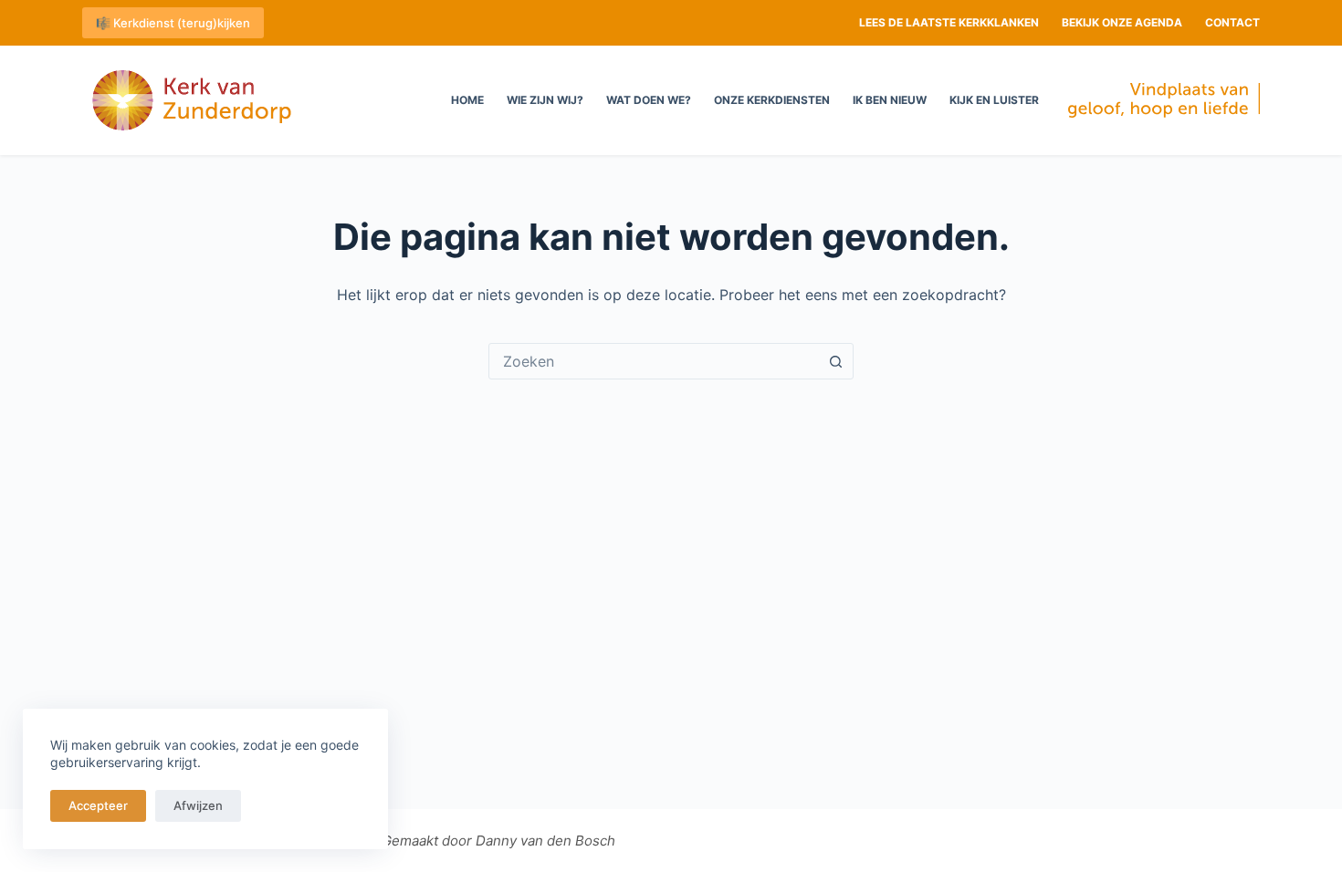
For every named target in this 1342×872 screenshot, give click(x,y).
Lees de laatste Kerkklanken (949, 22)
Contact (1232, 22)
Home (467, 100)
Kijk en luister (994, 100)
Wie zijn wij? (545, 100)
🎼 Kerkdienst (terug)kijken (173, 23)
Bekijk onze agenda (1122, 22)
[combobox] (653, 361)
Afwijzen (198, 805)
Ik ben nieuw (890, 100)
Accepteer (98, 805)
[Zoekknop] (835, 361)
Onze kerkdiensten (772, 100)
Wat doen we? (648, 100)
